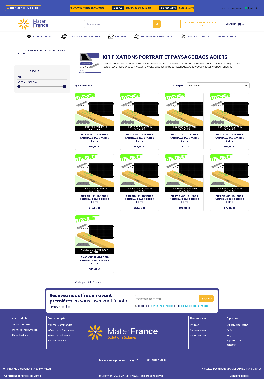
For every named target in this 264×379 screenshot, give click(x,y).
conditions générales (162, 305)
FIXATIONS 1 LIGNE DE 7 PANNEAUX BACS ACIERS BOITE (139, 199)
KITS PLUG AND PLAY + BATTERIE (84, 36)
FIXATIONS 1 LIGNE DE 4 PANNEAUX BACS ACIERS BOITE (184, 137)
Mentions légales (239, 376)
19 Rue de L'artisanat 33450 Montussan (29, 368)
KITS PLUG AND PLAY (43, 36)
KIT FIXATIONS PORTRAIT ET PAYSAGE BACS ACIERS (41, 52)
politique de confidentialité (193, 305)
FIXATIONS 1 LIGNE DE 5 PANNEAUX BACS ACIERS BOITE (229, 137)
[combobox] (116, 24)
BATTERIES (120, 36)
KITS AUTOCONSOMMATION (155, 36)
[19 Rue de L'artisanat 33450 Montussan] (4, 368)
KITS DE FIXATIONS (197, 36)
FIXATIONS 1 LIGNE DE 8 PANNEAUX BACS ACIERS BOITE (184, 199)
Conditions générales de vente (22, 376)
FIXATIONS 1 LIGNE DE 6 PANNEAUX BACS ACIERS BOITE (94, 199)
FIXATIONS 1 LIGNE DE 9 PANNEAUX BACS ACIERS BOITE (229, 199)
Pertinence (218, 86)
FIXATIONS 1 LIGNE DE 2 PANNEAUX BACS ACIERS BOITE (94, 137)
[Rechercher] (157, 24)
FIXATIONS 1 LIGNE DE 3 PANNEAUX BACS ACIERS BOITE (139, 137)
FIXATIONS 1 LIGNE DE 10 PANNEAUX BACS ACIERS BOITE (94, 260)
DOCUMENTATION (227, 36)
